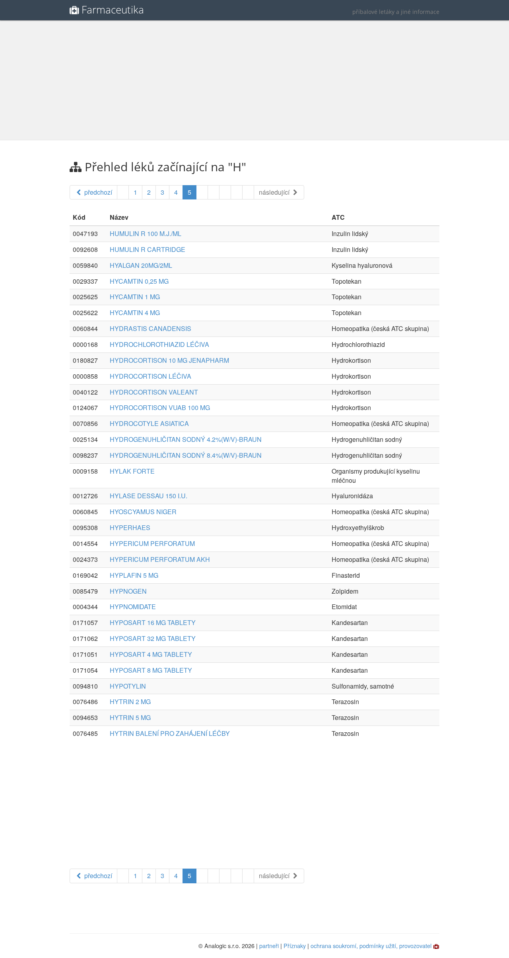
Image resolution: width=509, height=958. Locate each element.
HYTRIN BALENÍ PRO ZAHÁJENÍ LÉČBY (170, 733)
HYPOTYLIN (128, 686)
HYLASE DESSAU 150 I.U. (148, 495)
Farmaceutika (113, 9)
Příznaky (295, 945)
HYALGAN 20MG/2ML (141, 265)
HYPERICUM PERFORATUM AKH (160, 559)
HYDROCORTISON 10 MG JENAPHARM (169, 360)
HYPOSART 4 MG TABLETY (151, 654)
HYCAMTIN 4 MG (135, 312)
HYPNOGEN (128, 591)
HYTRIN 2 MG (130, 701)
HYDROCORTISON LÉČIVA (150, 376)
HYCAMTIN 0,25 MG (139, 281)
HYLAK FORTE (132, 471)
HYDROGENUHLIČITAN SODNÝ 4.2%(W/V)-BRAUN (186, 439)
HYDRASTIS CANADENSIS (150, 328)
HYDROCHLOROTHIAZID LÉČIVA (159, 344)
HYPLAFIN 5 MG (134, 575)
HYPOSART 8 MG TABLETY (151, 670)
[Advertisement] (254, 80)
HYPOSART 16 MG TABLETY (153, 622)
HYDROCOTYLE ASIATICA (149, 423)
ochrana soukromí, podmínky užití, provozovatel (371, 945)
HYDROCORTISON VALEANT (154, 392)
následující (275, 192)
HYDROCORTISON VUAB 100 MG (160, 407)
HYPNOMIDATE (133, 606)
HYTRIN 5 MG (130, 717)
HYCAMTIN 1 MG (135, 296)
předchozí (97, 192)
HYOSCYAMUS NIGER (143, 511)
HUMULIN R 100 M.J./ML (145, 233)
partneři (269, 945)
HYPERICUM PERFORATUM (152, 543)
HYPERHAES (130, 527)
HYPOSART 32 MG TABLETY (153, 638)
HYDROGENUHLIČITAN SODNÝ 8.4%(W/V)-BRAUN (186, 455)
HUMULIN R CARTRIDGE (147, 249)
